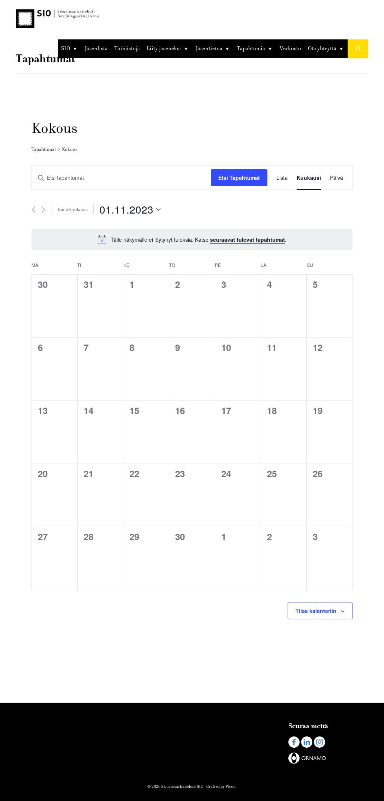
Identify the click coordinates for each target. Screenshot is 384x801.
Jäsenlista (96, 48)
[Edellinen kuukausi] (34, 209)
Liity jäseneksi (164, 48)
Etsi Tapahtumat (239, 177)
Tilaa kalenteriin (316, 610)
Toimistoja (127, 48)
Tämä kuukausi (72, 209)
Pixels (230, 786)
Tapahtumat (44, 149)
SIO (65, 48)
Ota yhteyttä (322, 48)
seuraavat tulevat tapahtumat (247, 239)
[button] (358, 48)
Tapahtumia (251, 48)
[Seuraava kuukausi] (43, 209)
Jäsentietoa (209, 48)
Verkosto (290, 48)
